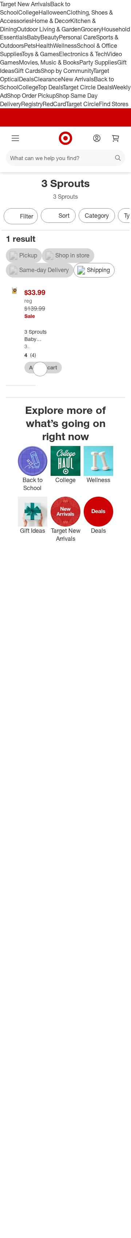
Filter (26, 216)
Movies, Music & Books (49, 62)
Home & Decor (51, 20)
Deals (26, 79)
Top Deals (50, 87)
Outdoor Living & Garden (49, 29)
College (28, 12)
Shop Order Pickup (31, 95)
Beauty (49, 37)
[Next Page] (122, 217)
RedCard (54, 104)
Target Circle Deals (87, 87)
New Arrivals (77, 79)
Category (97, 215)
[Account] (97, 138)
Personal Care (77, 37)
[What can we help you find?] (65, 158)
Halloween (53, 12)
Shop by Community (67, 70)
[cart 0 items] (116, 138)
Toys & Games (40, 54)
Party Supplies (98, 62)
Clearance (47, 79)
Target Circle (82, 104)
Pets (30, 45)
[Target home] (65, 138)
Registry (32, 104)
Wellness (65, 45)
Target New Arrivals (25, 4)
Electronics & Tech (83, 54)
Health (44, 45)
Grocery (91, 29)
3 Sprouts (27, 346)
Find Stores (113, 104)
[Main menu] (15, 138)
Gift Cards (27, 70)
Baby (33, 37)
